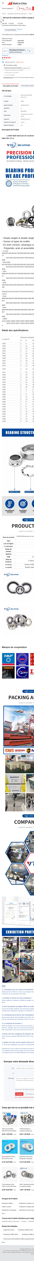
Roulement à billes (7, 1203)
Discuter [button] (19, 29)
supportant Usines (8, 1230)
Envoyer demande (10, 30)
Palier (30, 13)
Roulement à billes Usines (25, 1230)
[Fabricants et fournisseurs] (17, 3)
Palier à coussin (6, 1207)
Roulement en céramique (9, 1210)
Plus (3, 1242)
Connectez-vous (8, 77)
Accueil (4, 13)
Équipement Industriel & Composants (17, 13)
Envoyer (19, 1094)
